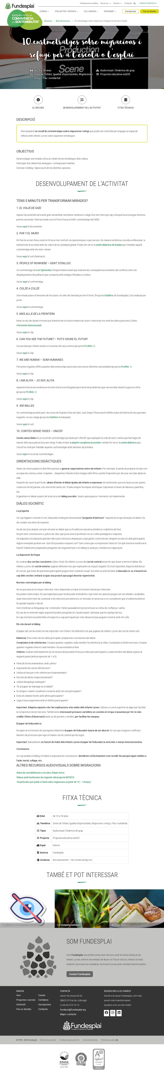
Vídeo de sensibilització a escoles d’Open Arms (40, 772)
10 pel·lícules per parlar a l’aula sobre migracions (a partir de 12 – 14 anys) (53, 782)
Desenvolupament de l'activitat (82, 107)
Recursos (105, 3)
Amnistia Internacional (29, 325)
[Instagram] (112, 1014)
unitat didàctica (128, 442)
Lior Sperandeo (44, 270)
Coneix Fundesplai (147, 3)
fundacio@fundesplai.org (73, 1009)
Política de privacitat (48, 1040)
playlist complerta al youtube (86, 442)
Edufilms (108, 295)
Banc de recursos (63, 21)
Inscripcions (130, 11)
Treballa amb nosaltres (89, 3)
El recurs (38, 107)
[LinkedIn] (119, 1014)
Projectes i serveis (65, 11)
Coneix (43, 11)
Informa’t (109, 11)
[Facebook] (106, 1014)
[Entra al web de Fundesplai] (82, 1029)
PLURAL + (89, 346)
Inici (18, 995)
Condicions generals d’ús (69, 1040)
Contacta (128, 3)
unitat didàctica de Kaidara (109, 244)
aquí (25, 226)
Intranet (116, 3)
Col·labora (90, 11)
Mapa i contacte (68, 1014)
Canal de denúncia (90, 1040)
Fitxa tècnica (126, 107)
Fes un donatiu (149, 11)
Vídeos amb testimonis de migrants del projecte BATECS (45, 777)
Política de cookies (108, 1040)
